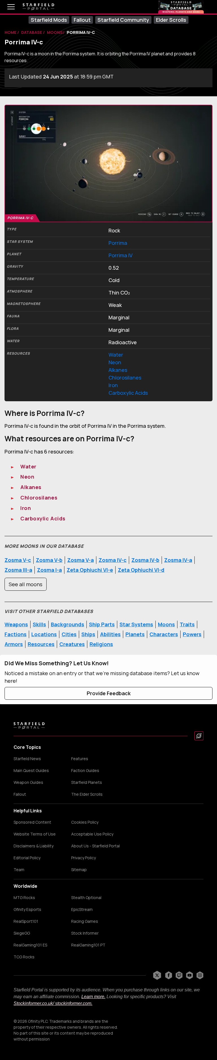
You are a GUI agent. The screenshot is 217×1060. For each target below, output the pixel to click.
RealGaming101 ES (30, 945)
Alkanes (117, 370)
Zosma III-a (18, 569)
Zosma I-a (49, 569)
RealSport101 (26, 921)
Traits (187, 624)
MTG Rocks (24, 897)
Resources (41, 644)
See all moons (25, 584)
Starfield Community (123, 19)
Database (32, 32)
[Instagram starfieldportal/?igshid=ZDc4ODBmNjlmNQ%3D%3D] (199, 975)
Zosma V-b (49, 560)
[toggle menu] (7, 7)
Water (115, 354)
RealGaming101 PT (88, 945)
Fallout (82, 19)
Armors (14, 644)
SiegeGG (22, 933)
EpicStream (82, 909)
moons (55, 32)
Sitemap (79, 869)
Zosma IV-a (178, 560)
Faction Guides (85, 770)
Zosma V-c (18, 560)
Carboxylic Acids (128, 392)
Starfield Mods (49, 19)
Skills (39, 624)
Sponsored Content (32, 822)
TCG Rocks (24, 956)
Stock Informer (85, 933)
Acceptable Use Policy (92, 834)
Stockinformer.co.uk (33, 1003)
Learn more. (93, 996)
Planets (135, 634)
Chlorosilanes (124, 377)
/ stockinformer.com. (72, 1003)
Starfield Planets (86, 782)
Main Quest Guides (31, 770)
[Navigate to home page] (38, 6)
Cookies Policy (84, 822)
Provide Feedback (109, 693)
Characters (163, 634)
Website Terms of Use (35, 834)
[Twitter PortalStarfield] (157, 975)
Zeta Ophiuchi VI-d (141, 569)
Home (11, 32)
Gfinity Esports (27, 909)
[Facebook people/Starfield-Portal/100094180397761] (168, 975)
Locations (44, 634)
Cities (69, 634)
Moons (166, 624)
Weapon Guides (28, 782)
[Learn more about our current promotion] (181, 7)
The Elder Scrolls (87, 794)
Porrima (117, 242)
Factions (16, 634)
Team (19, 869)
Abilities (110, 634)
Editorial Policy (27, 857)
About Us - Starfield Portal (95, 846)
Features (79, 758)
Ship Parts (102, 624)
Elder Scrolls (171, 19)
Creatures (72, 644)
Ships (88, 634)
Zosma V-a (80, 560)
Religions (101, 644)
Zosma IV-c (113, 560)
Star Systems (136, 624)
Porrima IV (120, 255)
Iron (113, 385)
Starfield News (27, 758)
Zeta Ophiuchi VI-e (90, 569)
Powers (192, 634)
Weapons (16, 624)
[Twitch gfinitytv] (179, 975)
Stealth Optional (86, 897)
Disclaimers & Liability (33, 846)
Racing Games (84, 921)
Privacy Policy (83, 857)
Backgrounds (67, 624)
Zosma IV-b (145, 560)
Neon (114, 362)
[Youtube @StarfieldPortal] (189, 975)
